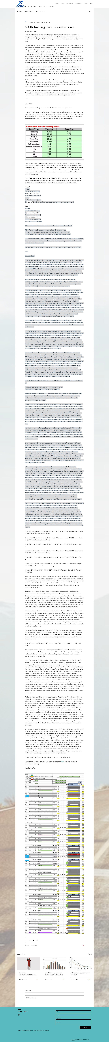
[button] (90, 11)
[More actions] (83, 22)
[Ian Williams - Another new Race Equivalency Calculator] (54, 963)
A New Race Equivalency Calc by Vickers (80, 974)
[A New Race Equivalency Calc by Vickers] (80, 963)
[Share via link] (37, 940)
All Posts (19, 11)
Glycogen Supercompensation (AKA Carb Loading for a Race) (27, 974)
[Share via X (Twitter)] (29, 940)
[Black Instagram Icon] (19, 1015)
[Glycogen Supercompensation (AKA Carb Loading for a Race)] (28, 963)
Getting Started (29, 11)
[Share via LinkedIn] (33, 940)
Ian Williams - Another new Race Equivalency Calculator (54, 974)
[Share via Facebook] (25, 940)
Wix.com (46, 1030)
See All (90, 954)
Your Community (40, 11)
